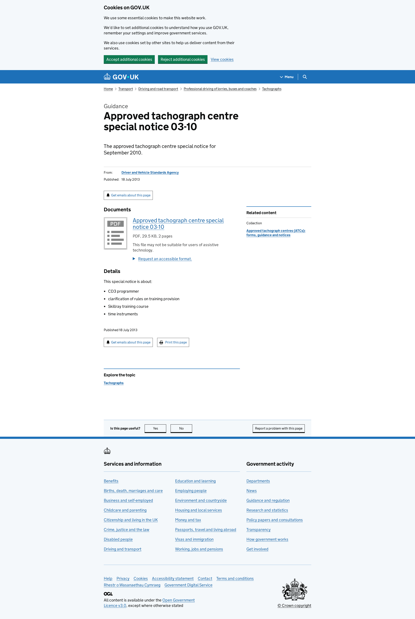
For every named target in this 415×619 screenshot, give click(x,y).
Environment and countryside (201, 500)
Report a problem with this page (278, 428)
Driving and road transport (158, 89)
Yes (159, 428)
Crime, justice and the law (126, 529)
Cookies (141, 578)
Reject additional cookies (183, 59)
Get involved (257, 549)
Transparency (258, 529)
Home (108, 89)
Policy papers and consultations (274, 519)
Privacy (123, 578)
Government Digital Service (188, 584)
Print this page (176, 342)
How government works (267, 539)
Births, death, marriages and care (133, 490)
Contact (205, 578)
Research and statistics (267, 510)
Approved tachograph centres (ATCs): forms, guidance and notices (275, 233)
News (251, 490)
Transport (125, 89)
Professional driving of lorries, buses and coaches (220, 89)
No (185, 428)
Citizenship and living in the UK (131, 519)
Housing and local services (198, 510)
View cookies (222, 59)
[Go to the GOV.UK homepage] (121, 77)
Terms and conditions (235, 578)
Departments (258, 480)
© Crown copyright (294, 605)
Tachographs (271, 89)
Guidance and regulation (268, 500)
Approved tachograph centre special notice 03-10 (178, 223)
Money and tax (188, 519)
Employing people (191, 490)
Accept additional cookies (129, 59)
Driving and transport (122, 549)
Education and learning (195, 480)
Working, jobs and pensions (199, 549)
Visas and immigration (194, 539)
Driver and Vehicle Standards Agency (150, 172)
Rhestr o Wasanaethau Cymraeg (132, 584)
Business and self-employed (128, 500)
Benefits (111, 480)
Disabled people (118, 539)
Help (108, 578)
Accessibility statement (173, 578)
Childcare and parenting (125, 510)
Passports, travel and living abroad (205, 529)
